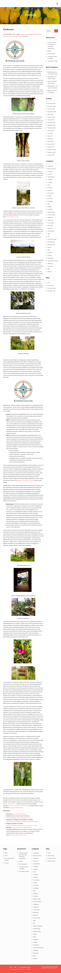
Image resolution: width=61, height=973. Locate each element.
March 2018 (50, 114)
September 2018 (52, 111)
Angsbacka (50, 166)
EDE (49, 204)
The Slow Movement (53, 260)
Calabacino (50, 171)
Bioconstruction (52, 168)
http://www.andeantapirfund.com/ (18, 835)
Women (49, 271)
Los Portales (51, 223)
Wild (21, 36)
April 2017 (50, 138)
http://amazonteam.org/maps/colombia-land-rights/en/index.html (22, 821)
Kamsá (21, 118)
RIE (48, 236)
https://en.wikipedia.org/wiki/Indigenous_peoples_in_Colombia (21, 825)
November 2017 (52, 125)
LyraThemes (55, 967)
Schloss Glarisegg (52, 239)
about (6, 853)
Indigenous (39, 34)
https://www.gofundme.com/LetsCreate (18, 805)
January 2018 (51, 119)
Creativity (50, 187)
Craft (49, 185)
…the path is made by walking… (52, 57)
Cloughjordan (51, 177)
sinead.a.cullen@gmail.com (16, 807)
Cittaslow (50, 174)
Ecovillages (26, 34)
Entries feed (51, 285)
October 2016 (51, 155)
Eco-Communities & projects (10, 859)
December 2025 (52, 103)
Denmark (50, 190)
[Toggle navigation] (57, 3)
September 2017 (52, 128)
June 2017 (50, 133)
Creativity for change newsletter (17, 969)
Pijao (49, 233)
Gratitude (50, 209)
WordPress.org (51, 290)
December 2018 (52, 106)
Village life (17, 36)
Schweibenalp (51, 241)
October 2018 (51, 109)
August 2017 (51, 130)
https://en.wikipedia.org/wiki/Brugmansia (21, 827)
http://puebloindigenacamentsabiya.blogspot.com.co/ (19, 817)
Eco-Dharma (51, 193)
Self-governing (51, 244)
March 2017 (50, 141)
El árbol (49, 51)
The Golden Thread (52, 61)
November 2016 (52, 152)
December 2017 (52, 122)
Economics (50, 198)
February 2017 (51, 144)
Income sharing (51, 214)
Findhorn (50, 206)
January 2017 (51, 146)
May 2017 (50, 136)
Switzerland (50, 258)
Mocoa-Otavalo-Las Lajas (12, 216)
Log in (49, 282)
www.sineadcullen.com (10, 803)
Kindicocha (5, 36)
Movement (50, 225)
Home (6, 855)
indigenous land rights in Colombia (25, 480)
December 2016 (52, 149)
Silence (49, 247)
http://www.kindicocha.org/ (19, 814)
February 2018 (51, 117)
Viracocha (50, 266)
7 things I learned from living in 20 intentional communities (52, 45)
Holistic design (33, 34)
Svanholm (50, 252)
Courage (50, 182)
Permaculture (11, 36)
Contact (7, 863)
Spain (49, 250)
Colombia (22, 34)
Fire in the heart (51, 53)
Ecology (49, 195)
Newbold (50, 228)
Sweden (50, 255)
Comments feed (52, 288)
